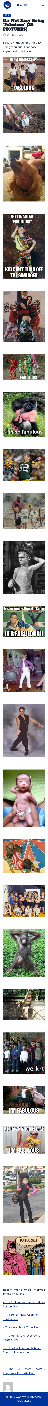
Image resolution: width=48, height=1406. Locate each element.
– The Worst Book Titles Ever (21, 1327)
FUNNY (6, 15)
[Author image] (4, 34)
